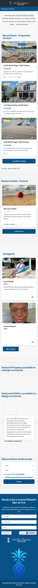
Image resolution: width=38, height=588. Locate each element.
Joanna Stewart (10, 326)
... (22, 73)
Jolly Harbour (9, 61)
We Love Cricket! (10, 209)
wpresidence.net (22, 24)
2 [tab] (19, 444)
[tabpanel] (19, 422)
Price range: (7, 474)
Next (36, 422)
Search (19, 481)
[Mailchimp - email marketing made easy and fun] (28, 533)
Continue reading (9, 224)
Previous (2, 422)
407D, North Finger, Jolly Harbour (17, 65)
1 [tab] (16, 444)
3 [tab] (22, 444)
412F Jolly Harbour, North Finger (16, 105)
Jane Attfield (9, 282)
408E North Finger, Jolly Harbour (16, 142)
